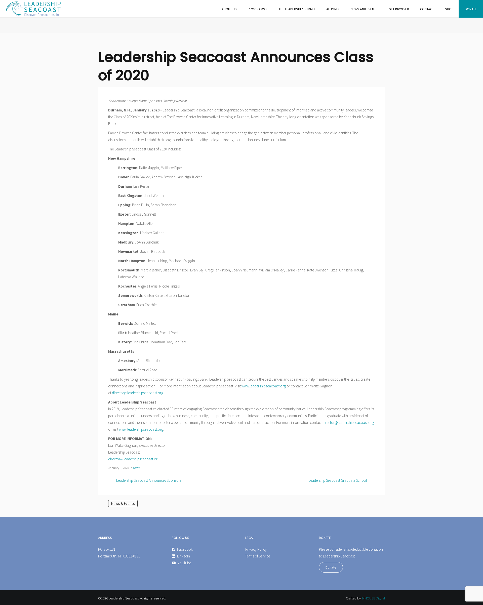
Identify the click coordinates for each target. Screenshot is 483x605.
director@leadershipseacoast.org (348, 422)
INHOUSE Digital (373, 598)
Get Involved (399, 9)
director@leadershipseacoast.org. (138, 392)
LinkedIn (183, 556)
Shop (449, 9)
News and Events (364, 9)
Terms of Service (257, 556)
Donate (471, 9)
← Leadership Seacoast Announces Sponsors (146, 480)
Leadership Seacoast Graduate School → (339, 480)
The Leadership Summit (297, 9)
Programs (256, 9)
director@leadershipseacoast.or (132, 459)
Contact (427, 9)
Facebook (185, 549)
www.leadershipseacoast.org (264, 386)
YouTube (184, 562)
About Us (229, 9)
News (136, 468)
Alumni (331, 9)
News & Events (123, 503)
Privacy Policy (256, 549)
